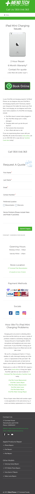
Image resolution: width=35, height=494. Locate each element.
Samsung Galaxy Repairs (12, 464)
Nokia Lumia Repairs (10, 476)
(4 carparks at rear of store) (17, 272)
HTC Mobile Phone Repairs (12, 468)
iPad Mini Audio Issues (17, 387)
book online (26, 136)
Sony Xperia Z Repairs (11, 472)
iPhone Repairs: (9, 445)
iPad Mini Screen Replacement (17, 380)
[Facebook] (4, 435)
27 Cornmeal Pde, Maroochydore (17, 268)
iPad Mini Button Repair (17, 389)
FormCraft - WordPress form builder (14, 235)
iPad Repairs (8, 449)
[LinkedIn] (8, 435)
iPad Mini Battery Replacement (17, 385)
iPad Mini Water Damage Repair (17, 392)
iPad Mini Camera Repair (17, 382)
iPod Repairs (8, 453)
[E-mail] (12, 435)
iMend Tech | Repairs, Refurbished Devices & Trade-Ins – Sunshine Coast (17, 3)
